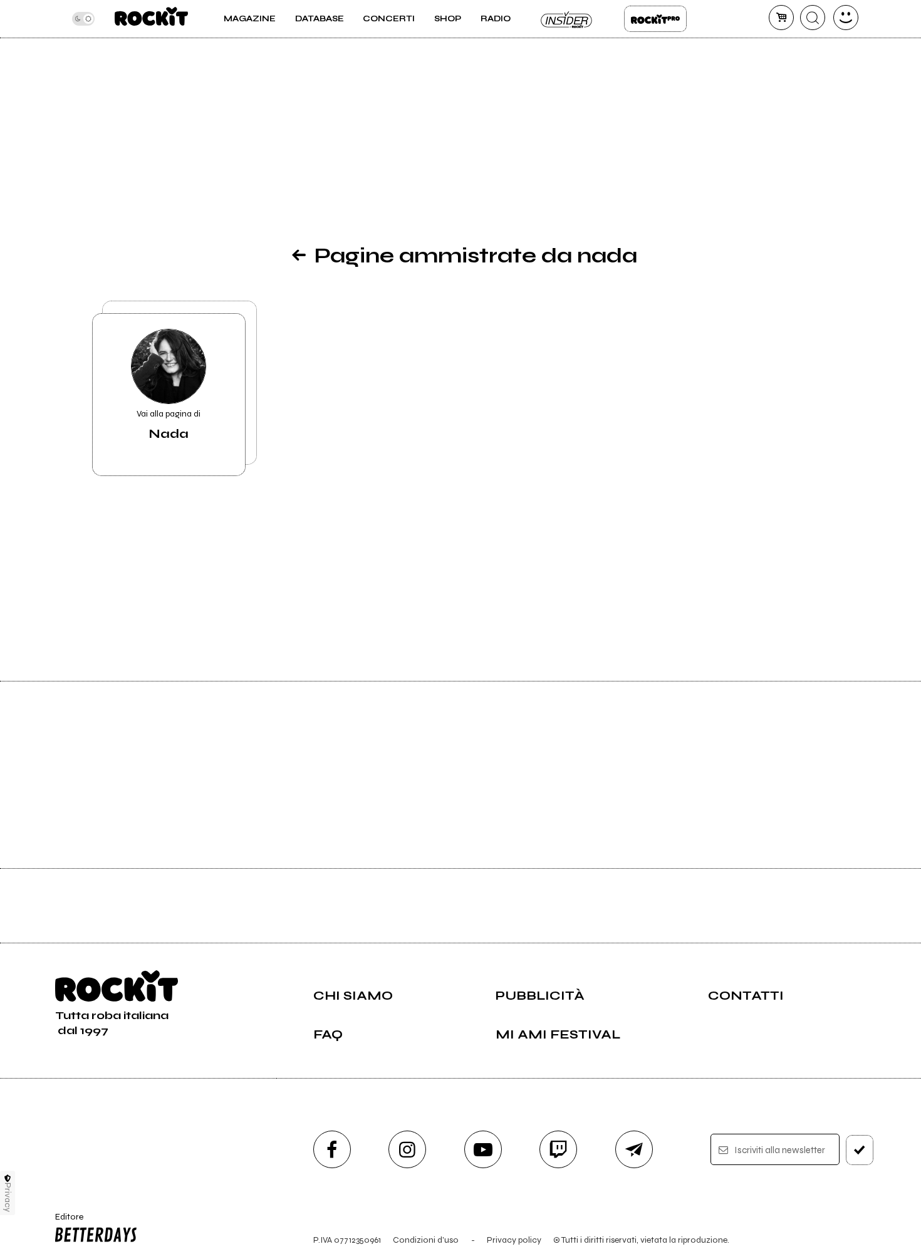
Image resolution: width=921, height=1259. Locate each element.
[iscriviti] (859, 1150)
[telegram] (634, 1149)
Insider (567, 18)
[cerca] (812, 17)
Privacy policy (514, 1240)
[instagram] (407, 1149)
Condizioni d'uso (426, 1240)
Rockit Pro (655, 19)
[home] (151, 19)
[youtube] (483, 1149)
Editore (65, 1222)
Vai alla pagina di (168, 425)
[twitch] (558, 1149)
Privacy (8, 1197)
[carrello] (781, 17)
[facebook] (332, 1149)
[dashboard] (845, 17)
